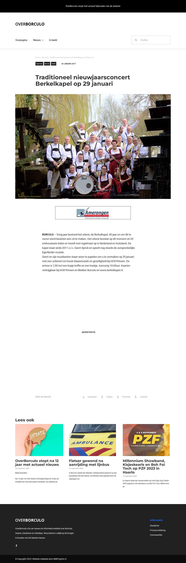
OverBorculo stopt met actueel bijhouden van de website (93, 6)
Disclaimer (154, 525)
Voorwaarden (156, 535)
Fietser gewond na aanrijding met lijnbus (89, 463)
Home (37, 57)
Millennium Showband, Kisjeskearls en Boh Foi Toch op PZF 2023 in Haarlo (144, 466)
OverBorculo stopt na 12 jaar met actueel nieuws (37, 463)
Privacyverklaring (158, 530)
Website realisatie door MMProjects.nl (49, 559)
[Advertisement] (88, 298)
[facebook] (16, 546)
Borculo (45, 57)
